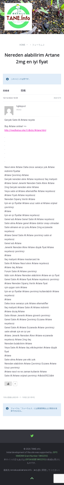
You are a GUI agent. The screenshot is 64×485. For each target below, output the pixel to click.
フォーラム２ (38, 45)
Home (22, 45)
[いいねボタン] (8, 383)
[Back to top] (32, 478)
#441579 (57, 98)
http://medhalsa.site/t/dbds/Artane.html (25, 130)
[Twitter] (32, 436)
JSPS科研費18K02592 (35, 459)
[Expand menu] (56, 7)
